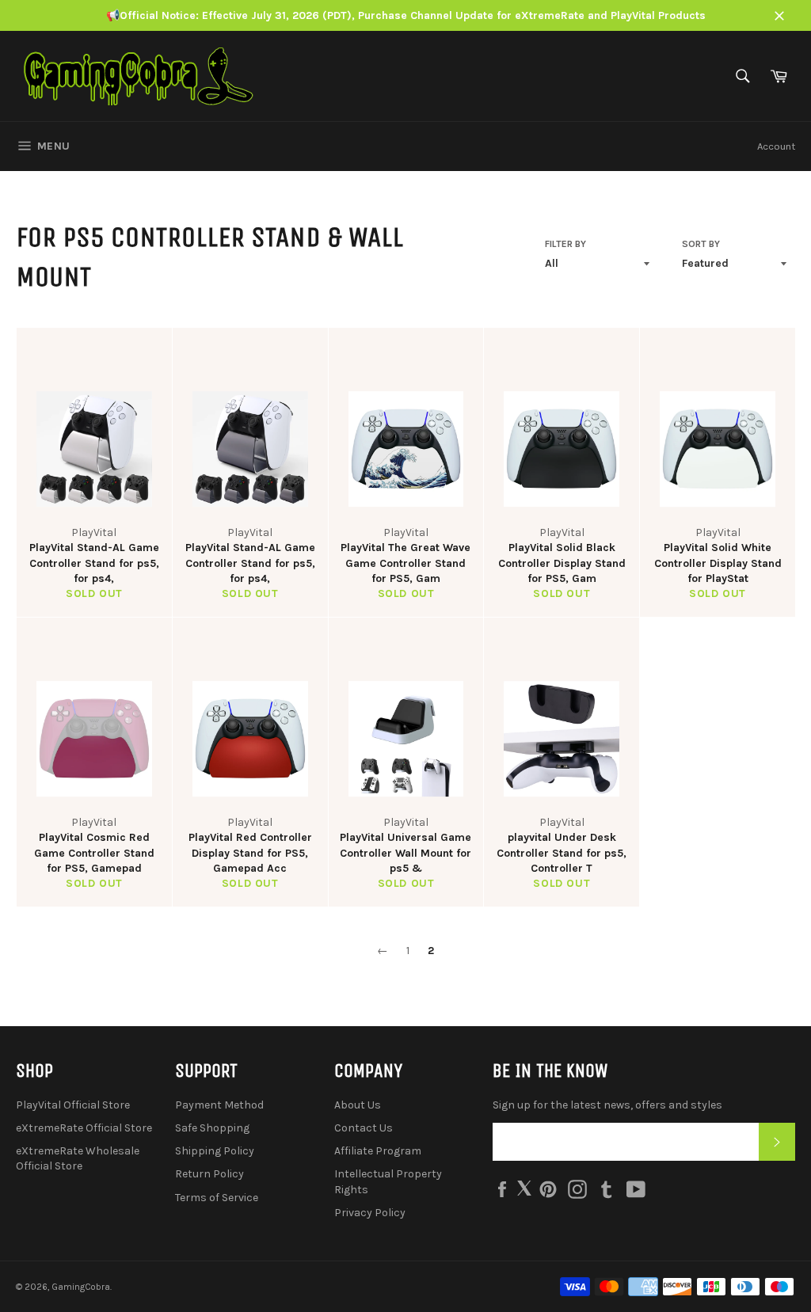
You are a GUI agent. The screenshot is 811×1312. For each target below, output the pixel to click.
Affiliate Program (377, 1151)
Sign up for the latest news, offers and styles (607, 1105)
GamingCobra (80, 1287)
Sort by (701, 243)
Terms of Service (216, 1197)
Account (776, 146)
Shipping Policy (214, 1151)
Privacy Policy (370, 1212)
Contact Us (363, 1128)
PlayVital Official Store (73, 1105)
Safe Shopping (212, 1128)
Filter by (565, 243)
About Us (357, 1105)
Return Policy (209, 1174)
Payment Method (219, 1105)
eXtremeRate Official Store (84, 1128)
